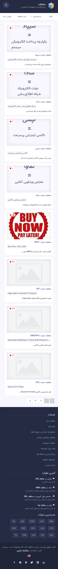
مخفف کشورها (49, 443)
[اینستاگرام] (26, 562)
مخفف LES (39, 478)
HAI (33, 535)
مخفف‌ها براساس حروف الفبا (43, 432)
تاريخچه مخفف (49, 459)
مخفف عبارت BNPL (42, 242)
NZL (51, 535)
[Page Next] (30, 401)
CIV (42, 535)
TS (16, 535)
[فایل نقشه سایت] (44, 562)
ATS (51, 528)
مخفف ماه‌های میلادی (46, 437)
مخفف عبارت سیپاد (43, 55)
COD (14, 528)
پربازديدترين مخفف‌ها (46, 454)
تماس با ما (7, 16)
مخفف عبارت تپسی (43, 148)
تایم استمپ (50, 465)
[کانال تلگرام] (20, 562)
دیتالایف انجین (23, 550)
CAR (42, 521)
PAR (24, 535)
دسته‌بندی (37, 16)
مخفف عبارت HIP (43, 289)
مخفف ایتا (42, 505)
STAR (32, 521)
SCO (33, 528)
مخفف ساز (50, 421)
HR (13, 521)
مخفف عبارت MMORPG (40, 335)
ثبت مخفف (21, 16)
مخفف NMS (41, 487)
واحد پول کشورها (48, 448)
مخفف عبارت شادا (43, 102)
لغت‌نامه (51, 426)
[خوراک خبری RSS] (38, 562)
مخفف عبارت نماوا (43, 195)
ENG (23, 528)
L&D (22, 521)
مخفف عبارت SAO (43, 382)
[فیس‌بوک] (14, 562)
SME (51, 521)
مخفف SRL (28, 496)
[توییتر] (32, 562)
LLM (42, 528)
